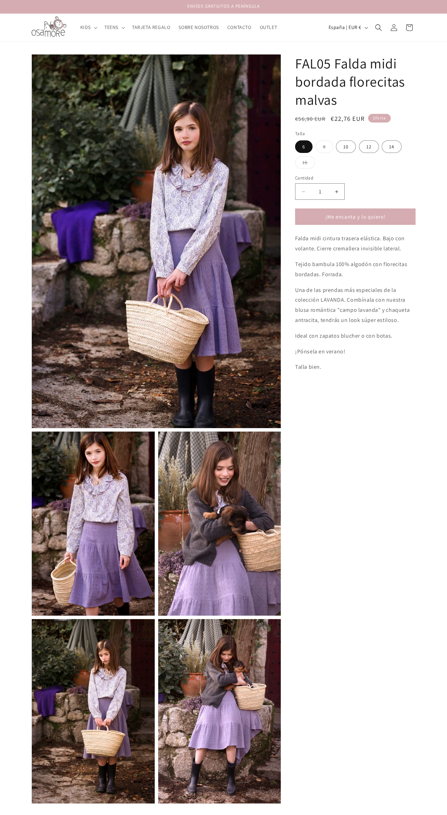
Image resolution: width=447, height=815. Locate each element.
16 (308, 164)
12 (369, 147)
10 (346, 147)
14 (391, 147)
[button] (88, 27)
